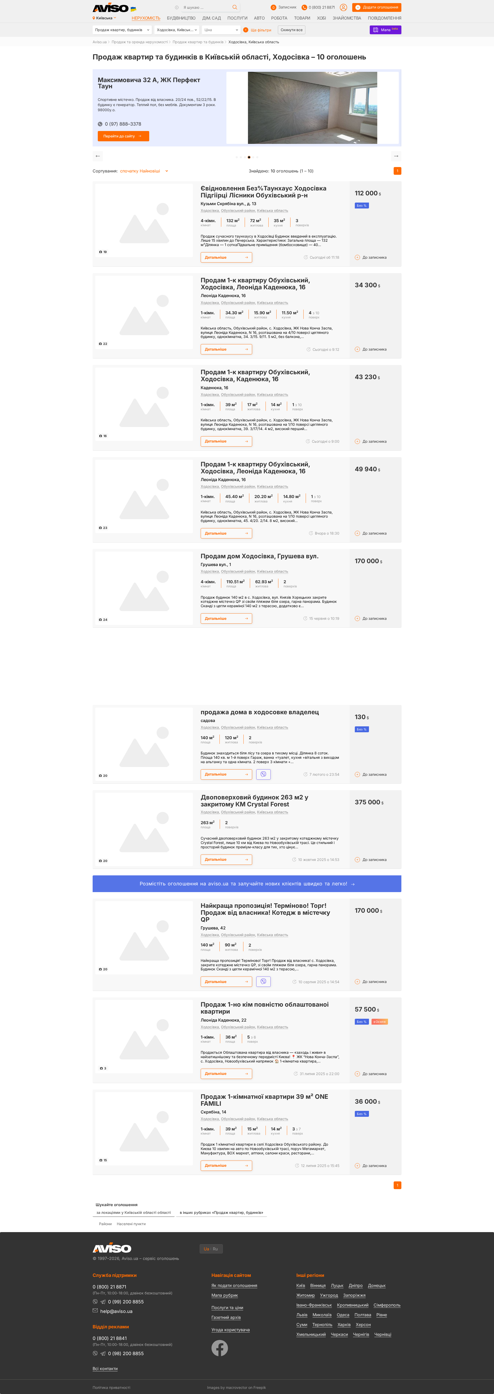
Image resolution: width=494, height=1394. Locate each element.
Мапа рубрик (224, 1295)
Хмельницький (311, 1334)
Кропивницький (352, 1305)
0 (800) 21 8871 (322, 7)
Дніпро (356, 1285)
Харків (344, 1324)
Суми (301, 1324)
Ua (206, 1248)
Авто (259, 18)
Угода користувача (230, 1329)
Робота (279, 18)
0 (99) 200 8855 (126, 1301)
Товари (302, 18)
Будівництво (181, 18)
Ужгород (329, 1295)
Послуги (237, 18)
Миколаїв (322, 1315)
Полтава (363, 1315)
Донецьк (377, 1285)
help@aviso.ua (116, 1311)
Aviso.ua (100, 42)
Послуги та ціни (227, 1307)
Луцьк (337, 1285)
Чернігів (361, 1334)
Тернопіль (322, 1324)
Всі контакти (105, 1368)
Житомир (305, 1295)
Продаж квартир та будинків (198, 42)
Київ (300, 1285)
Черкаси (339, 1334)
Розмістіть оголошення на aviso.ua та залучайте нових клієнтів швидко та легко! (245, 884)
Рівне (381, 1315)
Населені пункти (131, 1224)
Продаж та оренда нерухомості (140, 42)
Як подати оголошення (234, 1285)
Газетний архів (226, 1317)
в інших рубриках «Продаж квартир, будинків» (221, 1212)
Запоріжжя (354, 1295)
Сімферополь (387, 1305)
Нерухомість (146, 18)
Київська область (272, 210)
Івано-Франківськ (314, 1305)
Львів (301, 1315)
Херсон (363, 1324)
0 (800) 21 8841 (110, 1338)
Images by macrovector (227, 1387)
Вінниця (318, 1285)
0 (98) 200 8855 (126, 1353)
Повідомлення (384, 18)
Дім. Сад (211, 18)
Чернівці (382, 1334)
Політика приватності (111, 1387)
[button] (237, 157)
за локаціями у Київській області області (133, 1212)
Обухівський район (238, 210)
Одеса (343, 1315)
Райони (105, 1224)
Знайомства (347, 18)
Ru (215, 1248)
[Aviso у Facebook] (244, 1346)
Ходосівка (210, 210)
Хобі (321, 18)
